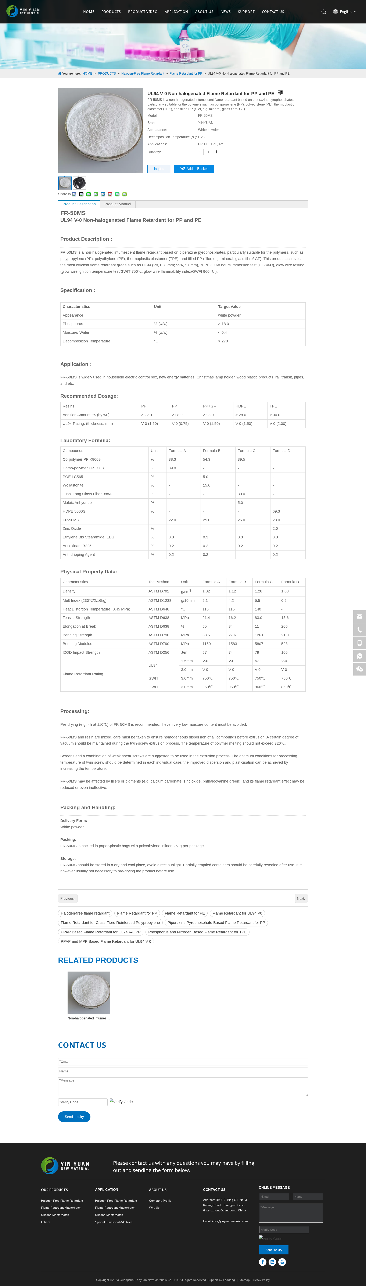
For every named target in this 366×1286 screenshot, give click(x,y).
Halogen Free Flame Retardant (62, 1200)
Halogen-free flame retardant (85, 913)
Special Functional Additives (113, 1222)
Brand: (152, 123)
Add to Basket (197, 169)
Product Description (79, 204)
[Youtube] (282, 1262)
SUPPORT (246, 11)
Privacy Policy (260, 1280)
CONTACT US (273, 11)
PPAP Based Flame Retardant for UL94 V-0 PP (101, 932)
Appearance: (157, 130)
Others (45, 1222)
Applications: (157, 144)
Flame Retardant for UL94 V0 (237, 913)
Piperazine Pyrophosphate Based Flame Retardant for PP (216, 922)
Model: (152, 115)
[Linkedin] (272, 1262)
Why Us (154, 1207)
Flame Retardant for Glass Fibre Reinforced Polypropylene (110, 922)
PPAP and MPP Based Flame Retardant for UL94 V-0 (106, 941)
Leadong (229, 1280)
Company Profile (160, 1200)
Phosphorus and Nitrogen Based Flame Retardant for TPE (197, 932)
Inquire (159, 169)
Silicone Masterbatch (55, 1214)
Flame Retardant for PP (137, 913)
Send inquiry (74, 1117)
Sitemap (244, 1280)
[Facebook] (262, 1262)
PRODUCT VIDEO (143, 11)
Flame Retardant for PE (185, 913)
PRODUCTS (111, 11)
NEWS (226, 11)
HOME (88, 11)
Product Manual (117, 204)
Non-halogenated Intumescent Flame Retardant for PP (89, 1018)
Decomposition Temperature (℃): (172, 137)
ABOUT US (204, 11)
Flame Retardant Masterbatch (61, 1207)
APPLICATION (176, 11)
